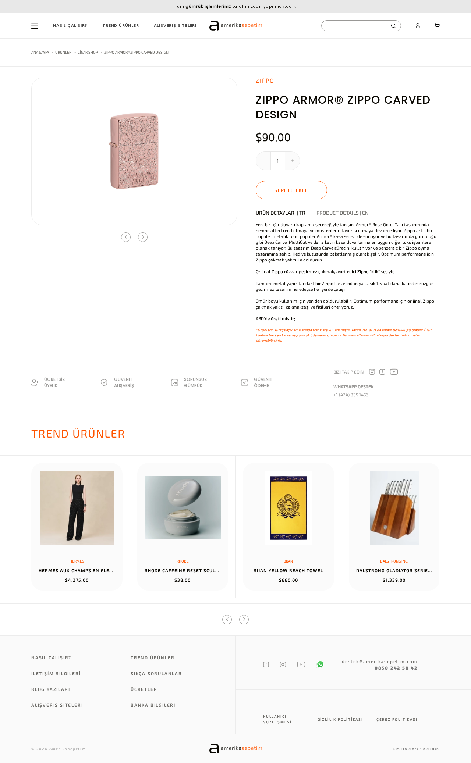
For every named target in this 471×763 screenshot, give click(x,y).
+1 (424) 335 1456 (350, 394)
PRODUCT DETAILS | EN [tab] (342, 212)
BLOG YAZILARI (50, 689)
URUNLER (63, 52)
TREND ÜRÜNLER (120, 25)
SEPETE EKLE (291, 190)
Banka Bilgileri (153, 704)
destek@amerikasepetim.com (380, 661)
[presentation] (126, 237)
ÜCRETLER (144, 689)
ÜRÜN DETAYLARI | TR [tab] (280, 212)
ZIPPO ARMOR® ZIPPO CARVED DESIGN (136, 52)
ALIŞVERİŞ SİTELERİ (175, 25)
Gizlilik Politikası (340, 719)
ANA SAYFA (40, 52)
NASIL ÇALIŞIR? (70, 25)
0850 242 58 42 (396, 667)
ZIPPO (265, 80)
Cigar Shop (88, 52)
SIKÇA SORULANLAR (156, 673)
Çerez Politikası (397, 719)
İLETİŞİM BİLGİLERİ (56, 673)
